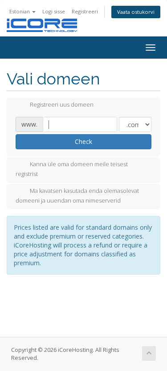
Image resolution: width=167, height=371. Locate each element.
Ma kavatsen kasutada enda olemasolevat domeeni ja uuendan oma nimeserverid (77, 195)
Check (83, 141)
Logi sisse (53, 11)
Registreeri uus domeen (62, 105)
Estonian (20, 11)
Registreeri (85, 11)
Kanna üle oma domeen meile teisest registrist (72, 169)
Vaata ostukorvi (136, 11)
